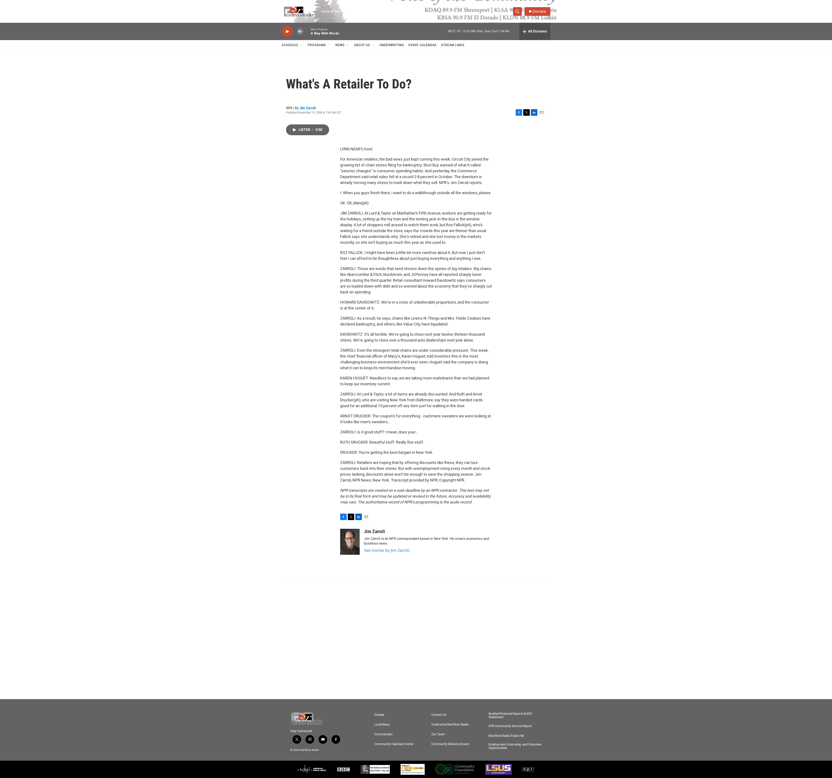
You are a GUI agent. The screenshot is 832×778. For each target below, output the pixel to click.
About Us (362, 45)
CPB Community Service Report (510, 726)
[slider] (307, 31)
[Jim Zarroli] (350, 542)
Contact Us (438, 714)
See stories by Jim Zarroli (387, 550)
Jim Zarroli (308, 108)
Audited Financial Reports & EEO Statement (510, 715)
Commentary (383, 734)
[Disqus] (416, 640)
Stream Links (453, 45)
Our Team (438, 734)
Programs (317, 45)
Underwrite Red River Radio (450, 724)
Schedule (290, 45)
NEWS (340, 45)
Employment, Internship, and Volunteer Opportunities (515, 746)
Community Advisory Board (450, 744)
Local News (382, 724)
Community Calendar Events (393, 744)
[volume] (300, 31)
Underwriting (391, 45)
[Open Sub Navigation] (301, 45)
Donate (539, 11)
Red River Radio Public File (506, 735)
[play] (287, 31)
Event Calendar (422, 45)
